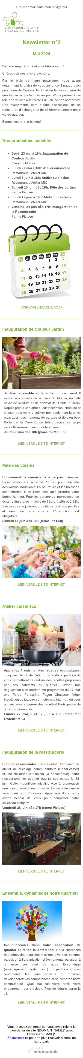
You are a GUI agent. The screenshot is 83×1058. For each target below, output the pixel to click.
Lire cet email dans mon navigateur (41, 7)
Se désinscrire (17, 1038)
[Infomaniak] (41, 1051)
